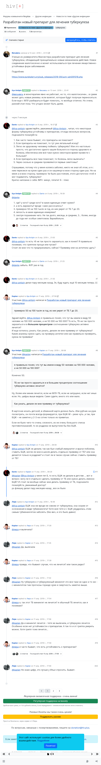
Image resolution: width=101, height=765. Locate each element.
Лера (14, 502)
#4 (97, 193)
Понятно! (50, 745)
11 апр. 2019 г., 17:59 (42, 666)
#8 (97, 296)
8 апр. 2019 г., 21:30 (46, 279)
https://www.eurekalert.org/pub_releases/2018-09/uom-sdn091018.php (47, 76)
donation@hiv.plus (80, 727)
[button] (3, 761)
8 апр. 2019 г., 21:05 (46, 237)
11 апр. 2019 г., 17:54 (42, 598)
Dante (14, 125)
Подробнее (43, 740)
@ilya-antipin (18, 128)
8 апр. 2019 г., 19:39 (56, 193)
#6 (97, 261)
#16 (96, 578)
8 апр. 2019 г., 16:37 (46, 125)
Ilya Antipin (17, 90)
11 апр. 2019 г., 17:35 (42, 543)
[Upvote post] (82, 82)
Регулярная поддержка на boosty (50, 701)
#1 (97, 53)
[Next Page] (59, 691)
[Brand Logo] (14, 6)
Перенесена (11, 28)
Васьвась (16, 53)
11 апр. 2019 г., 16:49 (46, 502)
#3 (97, 125)
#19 (96, 643)
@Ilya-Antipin (59, 128)
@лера (15, 529)
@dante (15, 197)
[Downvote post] (91, 82)
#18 (96, 619)
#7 (97, 279)
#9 (97, 350)
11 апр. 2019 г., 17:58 (42, 643)
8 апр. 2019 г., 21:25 (56, 261)
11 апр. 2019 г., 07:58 (47, 296)
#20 (96, 666)
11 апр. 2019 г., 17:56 (42, 619)
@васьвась (17, 94)
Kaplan (15, 296)
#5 (97, 237)
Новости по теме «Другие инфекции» (37, 28)
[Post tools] (96, 82)
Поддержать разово (50, 716)
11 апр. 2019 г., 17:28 (42, 525)
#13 (96, 525)
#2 (97, 90)
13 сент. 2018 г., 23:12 (38, 53)
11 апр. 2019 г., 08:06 (57, 350)
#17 (96, 598)
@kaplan (26, 354)
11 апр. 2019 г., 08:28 (43, 472)
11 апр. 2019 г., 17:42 (42, 578)
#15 (96, 560)
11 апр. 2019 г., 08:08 (48, 445)
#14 (96, 543)
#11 (96, 472)
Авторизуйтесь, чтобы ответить (81, 40)
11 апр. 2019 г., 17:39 (42, 560)
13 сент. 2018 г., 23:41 (59, 90)
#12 (96, 502)
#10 (96, 445)
